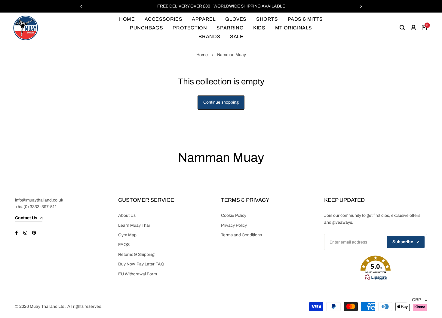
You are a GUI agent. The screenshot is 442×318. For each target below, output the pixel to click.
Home (202, 55)
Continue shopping (221, 102)
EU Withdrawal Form (137, 274)
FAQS (124, 244)
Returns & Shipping (136, 254)
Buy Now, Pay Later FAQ (141, 264)
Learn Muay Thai (134, 225)
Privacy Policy (234, 225)
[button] (375, 268)
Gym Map (127, 235)
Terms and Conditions (241, 235)
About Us (127, 215)
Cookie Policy (233, 215)
